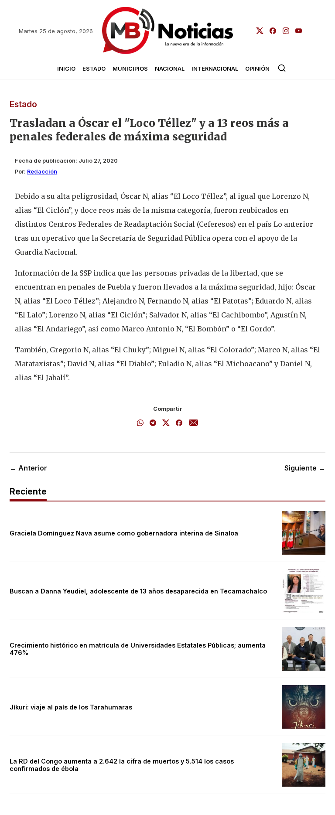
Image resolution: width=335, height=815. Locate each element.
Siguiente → (304, 468)
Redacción (42, 171)
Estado (94, 68)
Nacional (170, 68)
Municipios (130, 68)
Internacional (214, 68)
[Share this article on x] (166, 423)
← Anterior (28, 468)
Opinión (257, 68)
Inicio (66, 68)
